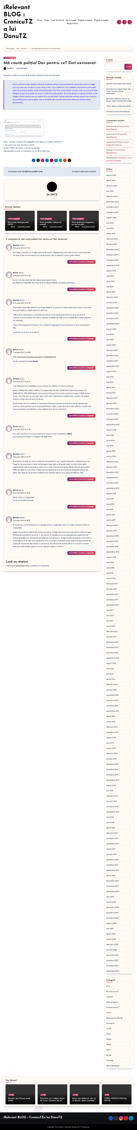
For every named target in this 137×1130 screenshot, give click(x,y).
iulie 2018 (110, 562)
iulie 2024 (110, 223)
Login (46, 20)
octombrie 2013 (112, 775)
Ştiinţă (108, 1055)
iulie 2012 (110, 817)
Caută (109, 60)
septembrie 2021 (112, 366)
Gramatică (110, 1023)
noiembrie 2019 (112, 478)
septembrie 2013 (112, 780)
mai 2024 (110, 228)
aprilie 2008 (110, 934)
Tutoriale (109, 1060)
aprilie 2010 (110, 876)
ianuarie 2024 (111, 244)
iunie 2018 (110, 568)
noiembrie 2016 (112, 647)
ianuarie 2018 (111, 589)
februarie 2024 (112, 239)
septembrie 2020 (112, 425)
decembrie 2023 (112, 249)
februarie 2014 (112, 754)
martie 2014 (111, 748)
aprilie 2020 (110, 451)
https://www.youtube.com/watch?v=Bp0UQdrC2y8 (36, 357)
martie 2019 (111, 520)
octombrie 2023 (112, 260)
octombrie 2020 (112, 419)
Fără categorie (9, 58)
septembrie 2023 (112, 265)
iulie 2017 (110, 610)
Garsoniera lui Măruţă (114, 1018)
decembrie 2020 (112, 409)
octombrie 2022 (112, 318)
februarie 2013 (112, 796)
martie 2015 (110, 722)
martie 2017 (110, 626)
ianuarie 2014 (111, 759)
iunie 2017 (110, 616)
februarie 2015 (112, 727)
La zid (108, 1029)
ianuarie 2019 (111, 531)
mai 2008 (110, 929)
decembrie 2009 (112, 881)
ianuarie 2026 (111, 186)
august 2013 (111, 785)
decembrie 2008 (112, 907)
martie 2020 (111, 456)
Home (39, 20)
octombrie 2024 (112, 212)
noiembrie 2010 (112, 865)
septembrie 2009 (112, 891)
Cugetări (109, 997)
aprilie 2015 (110, 716)
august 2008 (111, 923)
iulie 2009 (110, 897)
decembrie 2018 (112, 536)
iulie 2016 (110, 669)
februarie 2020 (112, 462)
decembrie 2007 (112, 955)
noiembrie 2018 (112, 541)
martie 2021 (111, 393)
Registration (72, 24)
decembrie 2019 (112, 472)
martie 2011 (110, 849)
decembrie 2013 (112, 764)
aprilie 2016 (110, 679)
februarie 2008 (112, 945)
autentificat (20, 566)
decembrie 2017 (112, 594)
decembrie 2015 (112, 695)
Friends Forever (112, 1007)
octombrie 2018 (112, 547)
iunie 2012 (110, 822)
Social (108, 1045)
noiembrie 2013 (112, 769)
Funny (108, 1013)
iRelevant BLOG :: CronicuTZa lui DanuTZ (18, 22)
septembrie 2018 (112, 552)
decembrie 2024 (112, 202)
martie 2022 (111, 345)
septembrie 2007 (112, 971)
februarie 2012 (112, 833)
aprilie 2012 (110, 828)
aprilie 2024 (110, 234)
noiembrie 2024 (112, 207)
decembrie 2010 (112, 860)
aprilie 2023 (110, 292)
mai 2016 (109, 674)
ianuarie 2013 (111, 801)
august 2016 (111, 663)
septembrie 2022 (112, 324)
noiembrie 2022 (112, 313)
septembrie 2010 (112, 870)
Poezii (108, 1034)
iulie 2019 (110, 499)
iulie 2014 (110, 743)
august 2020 (111, 430)
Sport (108, 1050)
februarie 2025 (112, 196)
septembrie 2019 (112, 488)
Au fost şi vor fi (112, 991)
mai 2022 (110, 340)
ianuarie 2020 (111, 467)
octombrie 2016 (112, 653)
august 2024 (111, 218)
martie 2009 (111, 902)
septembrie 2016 (112, 658)
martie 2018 (111, 578)
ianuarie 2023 (111, 303)
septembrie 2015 (112, 711)
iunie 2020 (110, 440)
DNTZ (12, 68)
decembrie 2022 (112, 308)
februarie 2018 (112, 584)
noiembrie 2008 (112, 913)
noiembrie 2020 (112, 414)
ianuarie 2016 (111, 690)
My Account (71, 20)
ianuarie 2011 (111, 854)
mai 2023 (110, 287)
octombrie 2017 (112, 600)
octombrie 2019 (112, 483)
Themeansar (84, 1127)
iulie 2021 (110, 377)
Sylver (15, 273)
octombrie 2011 (112, 838)
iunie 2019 (110, 504)
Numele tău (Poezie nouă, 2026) (118, 84)
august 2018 (111, 557)
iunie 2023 (110, 281)
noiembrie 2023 (112, 255)
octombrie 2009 (112, 886)
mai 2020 (110, 446)
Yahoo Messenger (113, 1066)
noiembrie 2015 (112, 700)
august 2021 (111, 371)
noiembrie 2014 (112, 732)
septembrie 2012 (112, 812)
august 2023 (111, 271)
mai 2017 (109, 621)
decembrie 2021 (112, 356)
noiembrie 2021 (112, 361)
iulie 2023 (110, 276)
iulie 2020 (110, 435)
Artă (108, 986)
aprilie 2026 (110, 180)
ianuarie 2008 (111, 950)
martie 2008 (111, 939)
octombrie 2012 (112, 807)
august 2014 (111, 738)
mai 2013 (109, 791)
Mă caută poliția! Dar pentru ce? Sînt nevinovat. (50, 63)
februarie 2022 (112, 350)
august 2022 (111, 329)
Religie (108, 1039)
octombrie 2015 (112, 706)
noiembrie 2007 (112, 960)
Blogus (74, 1127)
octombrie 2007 (112, 966)
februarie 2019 (112, 525)
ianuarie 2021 (111, 403)
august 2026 (111, 175)
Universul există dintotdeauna (118, 112)
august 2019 (111, 494)
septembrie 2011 (112, 844)
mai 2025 (110, 191)
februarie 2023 (112, 297)
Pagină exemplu (85, 20)
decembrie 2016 (112, 642)
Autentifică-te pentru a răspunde (81, 262)
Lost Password (57, 20)
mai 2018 (109, 573)
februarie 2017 (112, 631)
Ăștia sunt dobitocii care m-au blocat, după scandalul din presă (118, 100)
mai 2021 (109, 382)
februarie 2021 (112, 398)
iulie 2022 (110, 334)
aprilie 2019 (110, 515)
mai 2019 (109, 509)
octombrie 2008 (112, 918)
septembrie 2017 (112, 605)
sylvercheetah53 (112, 142)
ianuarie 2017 (111, 637)
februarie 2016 (112, 685)
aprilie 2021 (110, 387)
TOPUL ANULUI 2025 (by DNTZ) (118, 106)
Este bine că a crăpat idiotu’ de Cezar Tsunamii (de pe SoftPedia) (118, 91)
